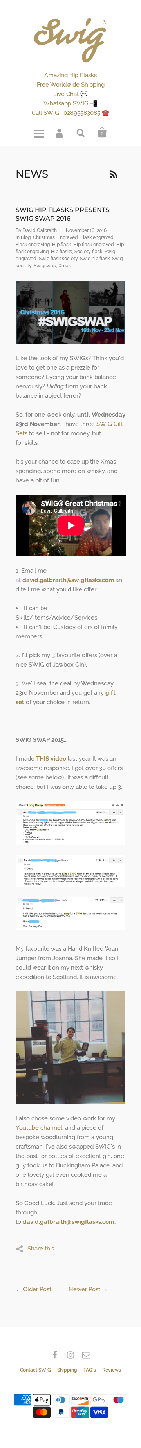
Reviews (111, 1370)
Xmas (64, 265)
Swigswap (45, 265)
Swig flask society (58, 258)
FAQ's (89, 1370)
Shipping (67, 1370)
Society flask (88, 251)
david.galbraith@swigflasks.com (68, 1221)
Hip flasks (61, 251)
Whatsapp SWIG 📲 (70, 103)
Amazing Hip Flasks (70, 75)
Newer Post (84, 1289)
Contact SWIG (35, 1370)
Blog (26, 237)
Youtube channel (39, 1127)
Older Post (37, 1289)
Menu (39, 132)
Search (81, 132)
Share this (40, 1248)
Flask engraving (33, 244)
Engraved (67, 237)
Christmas (44, 237)
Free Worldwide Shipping (71, 84)
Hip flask (61, 244)
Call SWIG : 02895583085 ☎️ (70, 112)
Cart (102, 132)
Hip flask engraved (93, 244)
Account (60, 132)
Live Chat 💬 (70, 94)
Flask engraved (97, 237)
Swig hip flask (95, 258)
